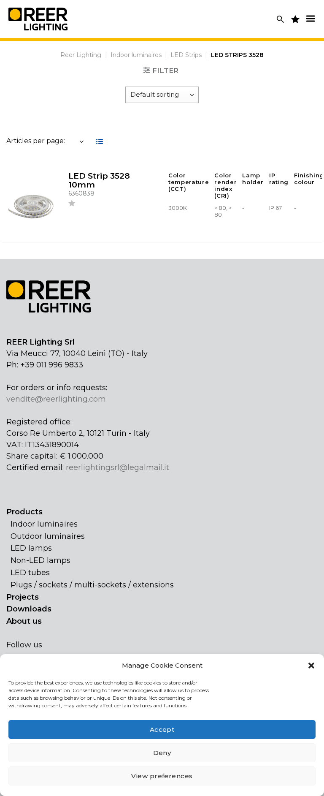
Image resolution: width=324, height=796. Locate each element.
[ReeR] (38, 18)
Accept (162, 729)
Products (24, 511)
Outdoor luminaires (48, 536)
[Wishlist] (72, 205)
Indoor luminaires (136, 55)
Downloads (28, 609)
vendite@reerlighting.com (56, 399)
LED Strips (186, 55)
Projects (22, 597)
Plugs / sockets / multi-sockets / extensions (92, 585)
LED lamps (31, 548)
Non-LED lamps (40, 560)
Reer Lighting (80, 55)
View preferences (161, 776)
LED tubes (30, 572)
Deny (162, 753)
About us (24, 621)
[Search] (280, 19)
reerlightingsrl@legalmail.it (117, 467)
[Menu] (310, 18)
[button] (311, 665)
